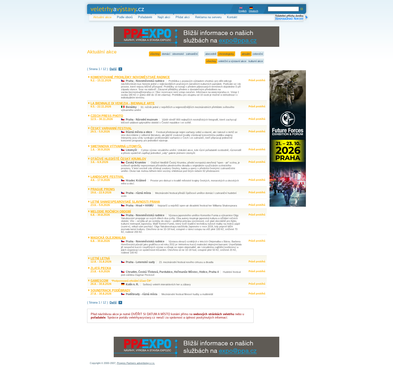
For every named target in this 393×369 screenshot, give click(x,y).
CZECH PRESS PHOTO (107, 116)
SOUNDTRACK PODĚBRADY (111, 290)
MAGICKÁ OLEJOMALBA (108, 237)
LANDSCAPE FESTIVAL (107, 176)
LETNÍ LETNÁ (100, 258)
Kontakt (232, 17)
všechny (155, 54)
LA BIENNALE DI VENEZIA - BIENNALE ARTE (123, 103)
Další (113, 69)
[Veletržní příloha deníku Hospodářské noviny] (291, 18)
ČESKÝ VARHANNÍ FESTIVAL (111, 128)
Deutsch (253, 11)
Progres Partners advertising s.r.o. (136, 363)
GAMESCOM (99, 280)
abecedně (210, 54)
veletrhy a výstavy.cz (104, 9)
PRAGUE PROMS (103, 189)
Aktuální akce (102, 17)
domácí (166, 54)
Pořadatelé (145, 17)
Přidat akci (183, 17)
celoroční (258, 54)
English (243, 11)
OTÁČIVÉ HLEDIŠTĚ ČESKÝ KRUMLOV (118, 159)
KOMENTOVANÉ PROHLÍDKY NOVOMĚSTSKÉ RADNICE (130, 77)
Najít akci (164, 17)
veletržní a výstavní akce (232, 61)
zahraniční (192, 54)
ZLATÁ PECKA (101, 268)
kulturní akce (256, 61)
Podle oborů (125, 17)
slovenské (178, 54)
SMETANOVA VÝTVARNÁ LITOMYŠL (116, 146)
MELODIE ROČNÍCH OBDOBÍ (111, 211)
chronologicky (226, 54)
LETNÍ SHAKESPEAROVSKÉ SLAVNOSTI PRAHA (125, 201)
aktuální (246, 54)
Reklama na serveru (208, 17)
